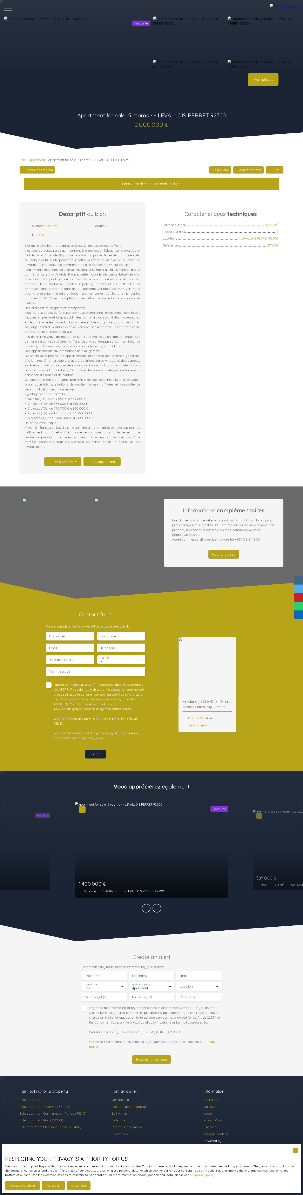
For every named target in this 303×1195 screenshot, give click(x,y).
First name (57, 636)
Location (186, 986)
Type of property (141, 984)
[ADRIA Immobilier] (284, 8)
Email (53, 648)
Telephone (108, 648)
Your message (59, 671)
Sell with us (119, 1113)
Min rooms (187, 997)
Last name (108, 636)
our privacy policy (202, 1175)
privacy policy (94, 738)
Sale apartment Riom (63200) (41, 1120)
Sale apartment (31, 1100)
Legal (208, 1113)
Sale (23, 160)
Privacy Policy (213, 1120)
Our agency (120, 1100)
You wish (104, 658)
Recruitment (212, 1100)
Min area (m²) (142, 997)
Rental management (127, 1127)
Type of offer (91, 984)
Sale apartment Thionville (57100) (44, 1107)
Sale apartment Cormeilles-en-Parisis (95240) (53, 1113)
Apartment (37, 160)
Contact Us (120, 1134)
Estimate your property (129, 1107)
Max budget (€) (96, 997)
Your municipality (62, 660)
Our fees (210, 1107)
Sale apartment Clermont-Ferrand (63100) (50, 1127)
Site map (210, 1127)
